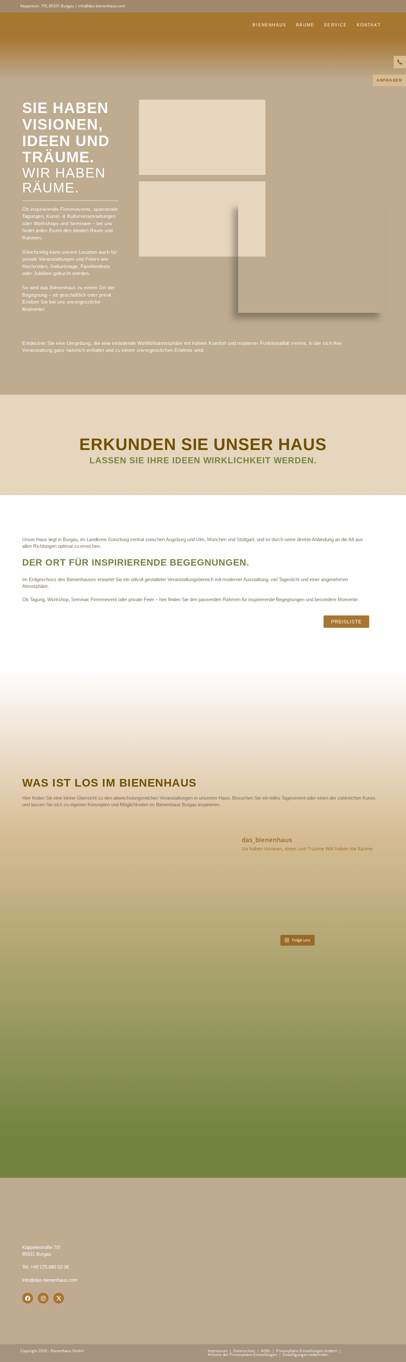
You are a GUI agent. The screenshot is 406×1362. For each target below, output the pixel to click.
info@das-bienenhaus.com (50, 1280)
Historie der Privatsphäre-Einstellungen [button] (242, 1354)
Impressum (218, 1350)
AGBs (266, 1350)
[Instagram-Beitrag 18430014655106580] (297, 879)
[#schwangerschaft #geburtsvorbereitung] (238, 879)
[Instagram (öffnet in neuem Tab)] (383, 6)
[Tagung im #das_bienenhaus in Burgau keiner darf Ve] (238, 914)
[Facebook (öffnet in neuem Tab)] (376, 6)
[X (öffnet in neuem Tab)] (368, 6)
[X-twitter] (58, 1298)
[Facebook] (27, 1298)
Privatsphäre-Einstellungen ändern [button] (306, 1350)
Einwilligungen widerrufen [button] (305, 1354)
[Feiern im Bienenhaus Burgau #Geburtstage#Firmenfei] (356, 879)
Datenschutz (244, 1350)
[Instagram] (43, 1298)
